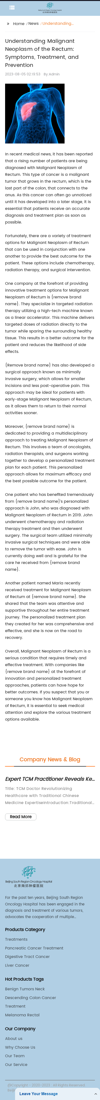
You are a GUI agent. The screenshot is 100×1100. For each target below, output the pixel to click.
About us (13, 1039)
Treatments (16, 939)
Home (19, 24)
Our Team (15, 1056)
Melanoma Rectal (22, 1015)
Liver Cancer (17, 965)
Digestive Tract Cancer (27, 957)
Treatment (15, 1006)
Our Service (16, 1065)
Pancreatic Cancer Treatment (34, 948)
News (33, 23)
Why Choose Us (20, 1047)
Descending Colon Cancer (30, 998)
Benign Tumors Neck (25, 989)
